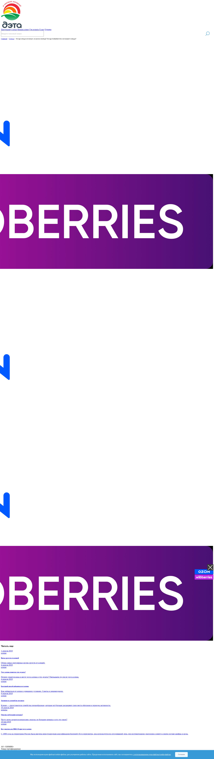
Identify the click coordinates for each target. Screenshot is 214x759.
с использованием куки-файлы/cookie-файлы (152, 754)
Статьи (14, 29)
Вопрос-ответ (23, 29)
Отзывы (48, 29)
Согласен (181, 754)
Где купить (34, 29)
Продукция (6, 29)
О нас (41, 29)
